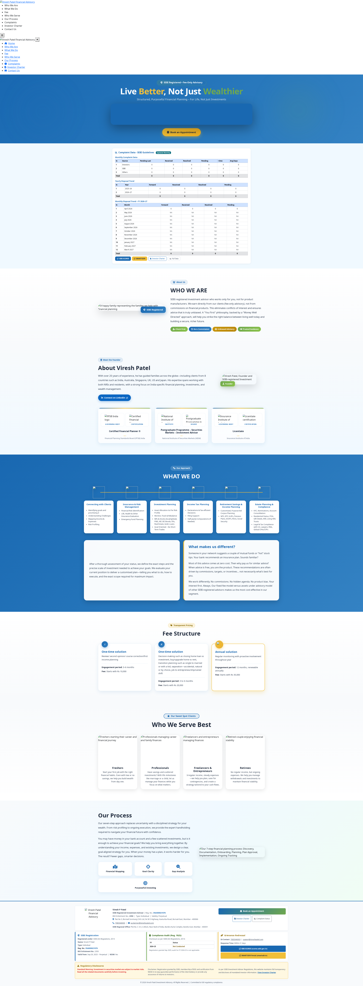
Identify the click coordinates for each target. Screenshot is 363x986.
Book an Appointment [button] (185, 133)
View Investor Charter (267, 972)
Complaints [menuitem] (11, 22)
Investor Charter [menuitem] (13, 25)
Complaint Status (263, 918)
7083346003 (120, 923)
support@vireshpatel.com (253, 939)
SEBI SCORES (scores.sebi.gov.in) (254, 949)
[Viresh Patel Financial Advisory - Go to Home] (17, 1)
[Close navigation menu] (37, 39)
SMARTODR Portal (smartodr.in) (255, 956)
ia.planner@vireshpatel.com (142, 923)
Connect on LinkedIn (114, 397)
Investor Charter (242, 918)
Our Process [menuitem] (11, 19)
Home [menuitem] (11, 43)
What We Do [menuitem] (11, 8)
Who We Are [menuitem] (11, 5)
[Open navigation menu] (2, 35)
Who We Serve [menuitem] (12, 15)
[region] (181, 168)
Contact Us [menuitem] (10, 29)
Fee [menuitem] (6, 12)
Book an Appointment (264, 911)
